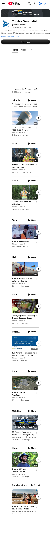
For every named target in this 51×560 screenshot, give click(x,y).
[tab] (15, 50)
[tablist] (25, 50)
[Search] (29, 3)
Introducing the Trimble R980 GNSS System (25, 89)
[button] (35, 50)
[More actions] (36, 128)
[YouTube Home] (14, 3)
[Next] (38, 117)
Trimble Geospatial (18, 132)
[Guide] (3, 3)
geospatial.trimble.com (11, 37)
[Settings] (34, 3)
